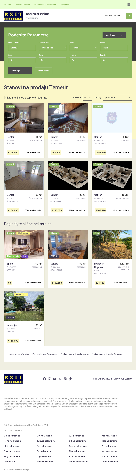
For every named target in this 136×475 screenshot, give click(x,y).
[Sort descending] (90, 97)
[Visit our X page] (59, 378)
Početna (7, 5)
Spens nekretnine (78, 446)
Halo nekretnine (109, 441)
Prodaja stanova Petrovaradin (45, 354)
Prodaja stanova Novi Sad (18, 354)
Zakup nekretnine (45, 461)
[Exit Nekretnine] (13, 16)
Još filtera (114, 35)
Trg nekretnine (44, 456)
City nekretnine (44, 435)
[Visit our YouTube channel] (54, 378)
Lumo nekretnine (109, 461)
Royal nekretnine (12, 441)
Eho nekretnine (44, 446)
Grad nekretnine (12, 435)
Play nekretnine (77, 451)
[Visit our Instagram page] (49, 378)
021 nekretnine (76, 435)
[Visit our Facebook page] (44, 378)
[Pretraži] (129, 16)
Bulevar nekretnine (46, 441)
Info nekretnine (109, 435)
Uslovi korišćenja (123, 379)
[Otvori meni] (129, 5)
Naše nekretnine (23, 5)
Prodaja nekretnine (78, 461)
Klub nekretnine (12, 446)
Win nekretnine (109, 446)
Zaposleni (65, 5)
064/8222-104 (32, 18)
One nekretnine (109, 456)
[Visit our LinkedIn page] (65, 378)
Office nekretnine (77, 441)
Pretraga (20, 71)
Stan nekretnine (12, 451)
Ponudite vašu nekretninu (45, 5)
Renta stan (9, 461)
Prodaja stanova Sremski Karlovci (75, 354)
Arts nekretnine (77, 456)
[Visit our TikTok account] (70, 378)
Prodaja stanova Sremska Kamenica (107, 354)
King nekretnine (12, 456)
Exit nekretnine (44, 451)
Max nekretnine (109, 451)
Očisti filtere (43, 71)
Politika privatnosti (102, 379)
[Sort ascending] (85, 97)
